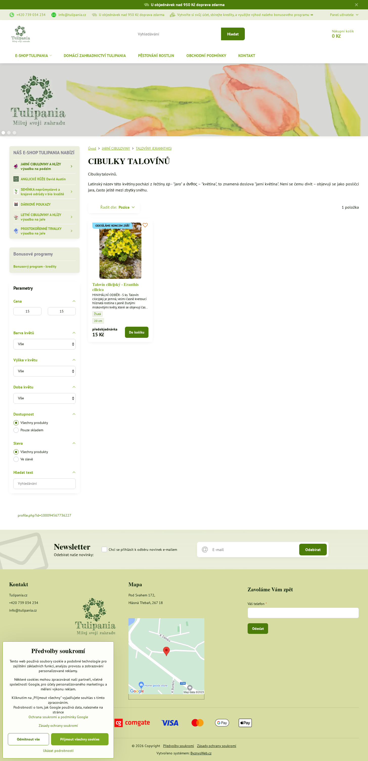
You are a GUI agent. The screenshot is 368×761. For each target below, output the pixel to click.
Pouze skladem (31, 430)
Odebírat (313, 549)
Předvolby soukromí (178, 746)
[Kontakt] (95, 617)
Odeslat (258, 628)
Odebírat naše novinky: (74, 554)
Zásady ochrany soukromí (216, 746)
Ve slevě (26, 459)
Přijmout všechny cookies (79, 739)
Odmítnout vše (28, 739)
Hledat (233, 33)
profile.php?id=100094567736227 (44, 515)
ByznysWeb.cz (200, 753)
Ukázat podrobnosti (58, 750)
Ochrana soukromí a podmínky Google (58, 717)
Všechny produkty (34, 422)
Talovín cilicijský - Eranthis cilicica (115, 286)
